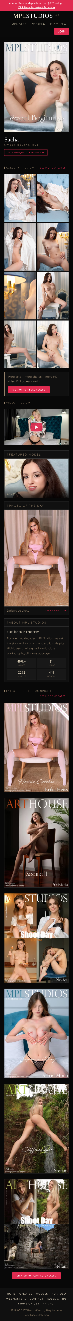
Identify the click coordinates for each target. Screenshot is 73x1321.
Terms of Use (28, 1303)
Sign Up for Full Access (29, 390)
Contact (36, 1298)
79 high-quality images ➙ (26, 152)
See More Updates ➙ (54, 167)
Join (62, 31)
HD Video (58, 23)
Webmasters (16, 1298)
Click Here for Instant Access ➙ (36, 7)
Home (11, 1293)
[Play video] (36, 427)
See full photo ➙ (55, 610)
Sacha (11, 139)
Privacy (49, 1303)
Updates (19, 23)
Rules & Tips (57, 1298)
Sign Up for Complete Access (36, 1276)
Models (38, 23)
